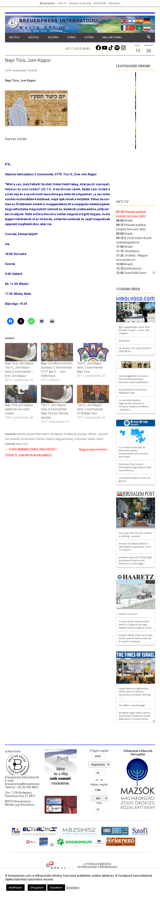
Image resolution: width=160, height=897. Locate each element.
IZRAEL (92, 434)
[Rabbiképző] (52, 846)
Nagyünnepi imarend (94, 449)
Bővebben (72, 888)
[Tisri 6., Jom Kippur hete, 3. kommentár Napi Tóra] (93, 352)
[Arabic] (139, 27)
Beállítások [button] (15, 887)
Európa (82, 434)
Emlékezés (70, 434)
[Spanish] (139, 20)
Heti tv (122, 202)
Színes (71, 37)
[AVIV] (15, 835)
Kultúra (53, 37)
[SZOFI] (140, 835)
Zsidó (99, 439)
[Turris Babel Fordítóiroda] (115, 835)
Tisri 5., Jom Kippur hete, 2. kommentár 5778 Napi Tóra (90, 409)
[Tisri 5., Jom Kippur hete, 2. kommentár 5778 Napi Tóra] (93, 394)
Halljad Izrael (112, 37)
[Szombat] (43, 846)
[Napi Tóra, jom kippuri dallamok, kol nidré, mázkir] (21, 394)
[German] (147, 20)
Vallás (91, 439)
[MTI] (31, 846)
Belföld (14, 37)
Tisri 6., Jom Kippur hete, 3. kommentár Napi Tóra (90, 367)
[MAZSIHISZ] (79, 835)
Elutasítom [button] (56, 887)
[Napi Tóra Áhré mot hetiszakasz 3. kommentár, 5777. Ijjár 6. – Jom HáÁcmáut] (57, 352)
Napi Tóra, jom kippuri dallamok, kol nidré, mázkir (19, 409)
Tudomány (80, 439)
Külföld (34, 37)
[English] (124, 20)
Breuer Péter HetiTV (38, 434)
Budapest (56, 434)
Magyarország (64, 439)
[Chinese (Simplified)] (132, 27)
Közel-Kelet (28, 439)
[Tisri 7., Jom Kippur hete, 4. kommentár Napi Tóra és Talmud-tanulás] (57, 394)
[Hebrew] (132, 20)
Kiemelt (15, 439)
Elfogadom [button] (37, 887)
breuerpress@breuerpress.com (25, 784)
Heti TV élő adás (77, 48)
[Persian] (147, 27)
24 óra (89, 37)
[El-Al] (40, 835)
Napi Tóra (22, 443)
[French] (124, 27)
